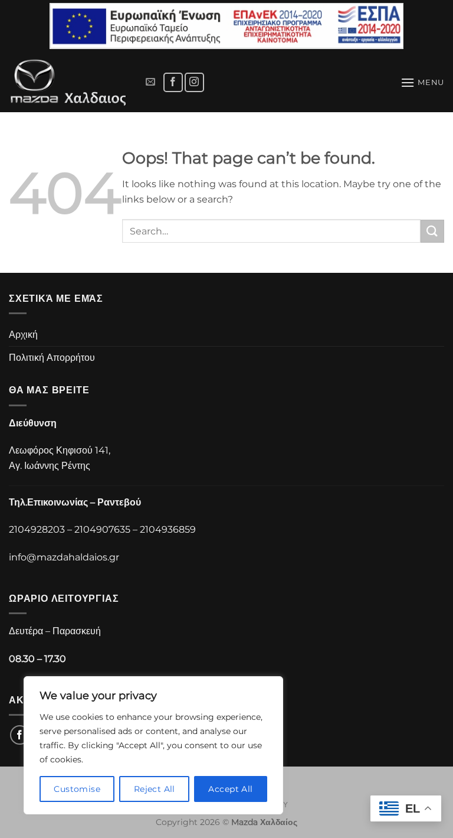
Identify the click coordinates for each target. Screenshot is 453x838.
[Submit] (432, 231)
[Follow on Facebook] (173, 82)
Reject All (154, 789)
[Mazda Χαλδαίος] (71, 82)
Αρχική (23, 334)
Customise (77, 789)
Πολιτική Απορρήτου (52, 357)
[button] (150, 82)
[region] (153, 745)
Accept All (230, 789)
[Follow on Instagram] (194, 82)
